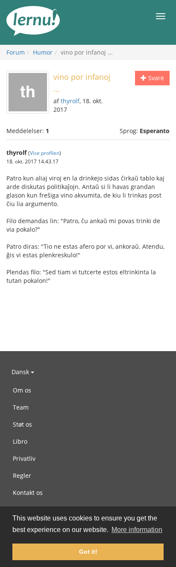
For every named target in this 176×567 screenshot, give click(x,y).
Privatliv (24, 458)
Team (21, 407)
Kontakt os (28, 492)
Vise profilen (44, 152)
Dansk (21, 372)
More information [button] (136, 529)
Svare (155, 78)
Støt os (22, 424)
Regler (22, 475)
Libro (20, 441)
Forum (15, 52)
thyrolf (70, 101)
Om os (22, 390)
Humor (43, 52)
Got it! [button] (88, 551)
